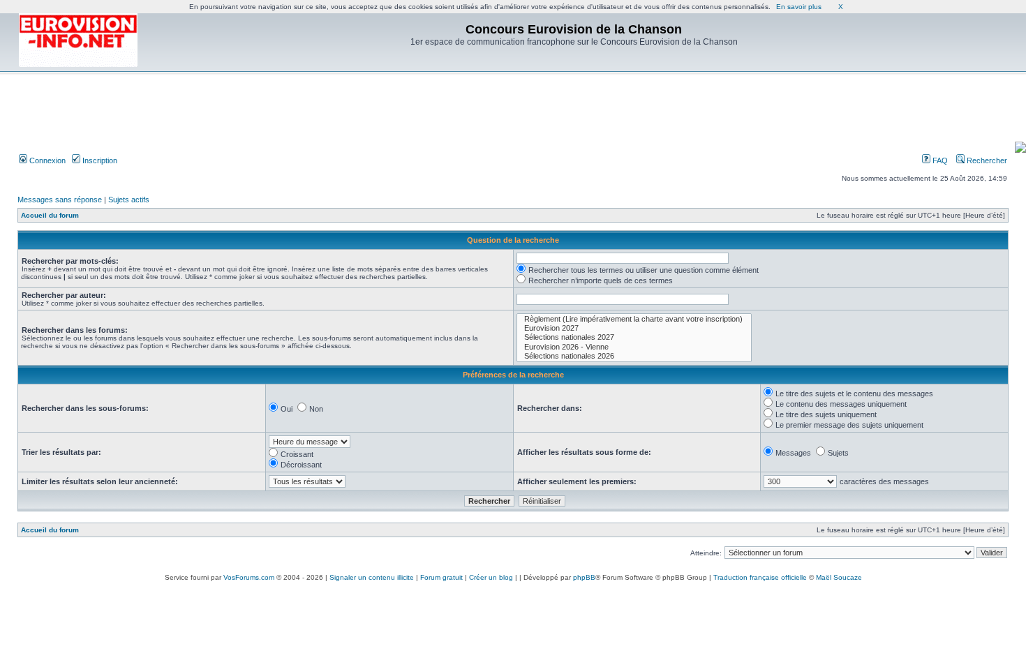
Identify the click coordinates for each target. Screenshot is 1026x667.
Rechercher (986, 160)
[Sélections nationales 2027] (634, 337)
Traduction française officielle (760, 577)
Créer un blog (491, 577)
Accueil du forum (50, 215)
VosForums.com (248, 577)
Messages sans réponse (59, 199)
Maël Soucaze (839, 577)
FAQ (939, 160)
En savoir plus (798, 6)
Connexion (46, 160)
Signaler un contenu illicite (371, 577)
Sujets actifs (128, 199)
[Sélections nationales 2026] (634, 356)
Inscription (98, 160)
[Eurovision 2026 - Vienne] (634, 347)
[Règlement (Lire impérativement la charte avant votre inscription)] (634, 319)
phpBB (584, 577)
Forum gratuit (441, 577)
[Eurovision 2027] (634, 328)
